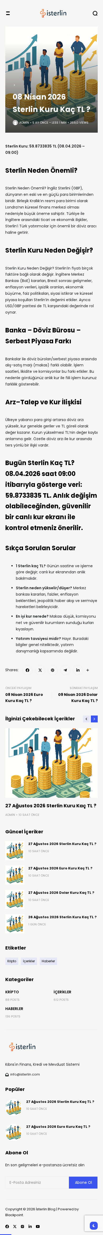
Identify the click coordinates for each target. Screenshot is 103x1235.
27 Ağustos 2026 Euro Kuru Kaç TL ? (60, 868)
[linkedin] (78, 670)
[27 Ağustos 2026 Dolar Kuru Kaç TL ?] (14, 899)
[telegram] (65, 670)
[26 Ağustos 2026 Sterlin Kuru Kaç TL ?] (14, 923)
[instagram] (22, 1226)
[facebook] (27, 670)
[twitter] (40, 670)
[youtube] (38, 1226)
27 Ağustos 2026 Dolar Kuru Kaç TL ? (61, 892)
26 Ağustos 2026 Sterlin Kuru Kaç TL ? (62, 917)
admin (24, 122)
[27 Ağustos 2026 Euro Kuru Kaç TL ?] (14, 875)
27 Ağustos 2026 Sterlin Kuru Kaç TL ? (50, 805)
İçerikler (62, 992)
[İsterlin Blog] (51, 13)
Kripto (12, 992)
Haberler (14, 1008)
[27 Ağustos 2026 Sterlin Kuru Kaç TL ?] (51, 763)
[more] (88, 670)
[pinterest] (53, 670)
